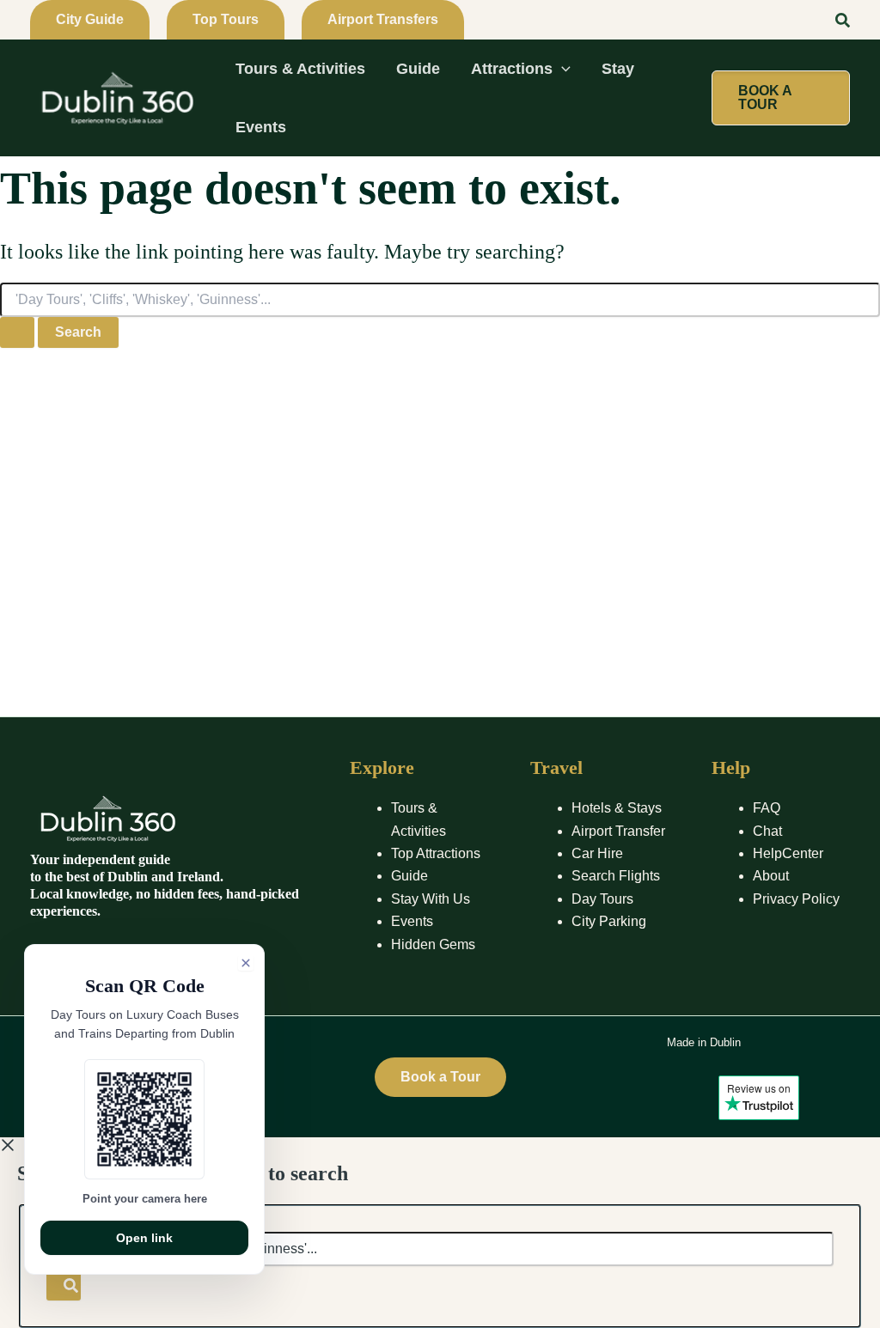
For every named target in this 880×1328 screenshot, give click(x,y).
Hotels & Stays (616, 808)
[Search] (63, 1283)
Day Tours (602, 899)
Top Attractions (435, 853)
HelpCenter (788, 853)
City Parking (608, 921)
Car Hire (597, 853)
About (771, 875)
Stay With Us (430, 899)
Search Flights (615, 875)
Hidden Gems (433, 944)
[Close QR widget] (246, 963)
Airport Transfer (618, 831)
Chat (767, 831)
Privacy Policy (796, 899)
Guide (409, 875)
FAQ (766, 808)
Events (412, 921)
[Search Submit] (17, 332)
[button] (90, 20)
